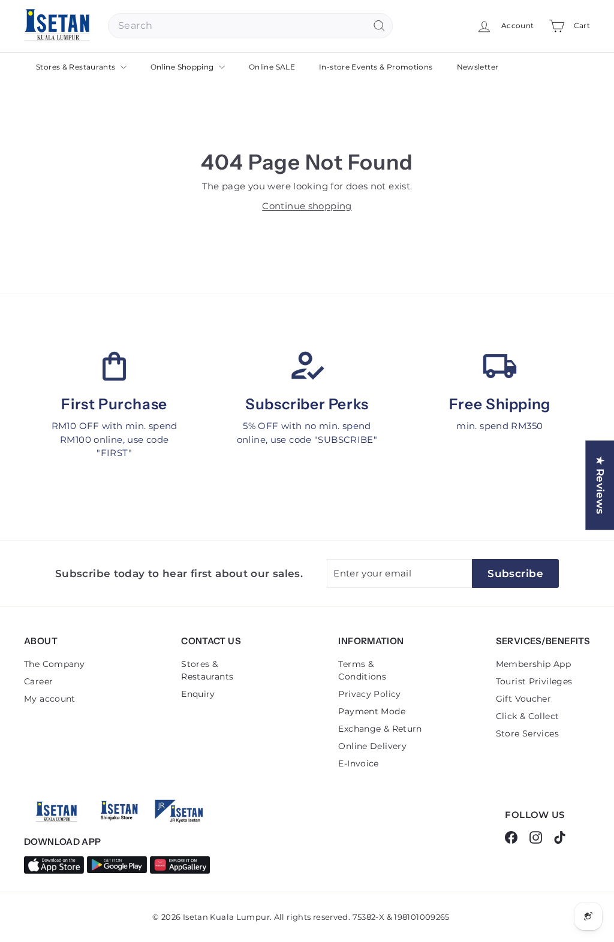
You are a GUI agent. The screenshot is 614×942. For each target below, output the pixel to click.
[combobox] (250, 25)
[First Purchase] (114, 366)
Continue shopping (306, 206)
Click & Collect (527, 716)
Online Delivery (372, 746)
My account (50, 698)
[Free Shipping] (500, 366)
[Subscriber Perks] (306, 366)
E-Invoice (358, 763)
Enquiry (198, 694)
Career (38, 681)
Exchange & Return (380, 728)
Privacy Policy (369, 694)
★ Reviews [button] (600, 485)
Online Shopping (183, 66)
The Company (54, 664)
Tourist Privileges (534, 681)
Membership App (533, 664)
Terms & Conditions (362, 670)
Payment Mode (371, 711)
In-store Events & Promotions (376, 66)
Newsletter (478, 66)
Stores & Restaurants (77, 66)
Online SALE (272, 66)
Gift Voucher (524, 698)
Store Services (527, 733)
